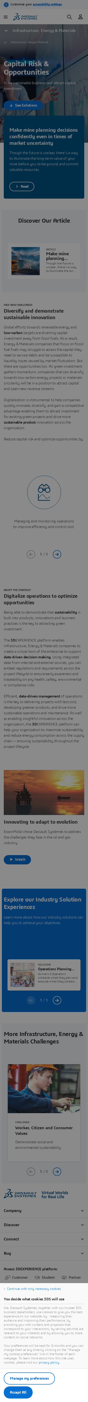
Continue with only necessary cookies (34, 1289)
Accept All (18, 1392)
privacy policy (49, 1362)
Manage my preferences (29, 1378)
